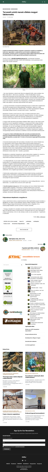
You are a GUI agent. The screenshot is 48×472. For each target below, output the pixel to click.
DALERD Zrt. (6, 202)
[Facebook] (23, 460)
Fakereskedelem (15, 373)
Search (22, 265)
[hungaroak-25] (13, 321)
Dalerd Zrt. (21, 221)
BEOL (38, 216)
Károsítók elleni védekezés (30, 341)
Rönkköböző (26, 463)
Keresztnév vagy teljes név (7, 438)
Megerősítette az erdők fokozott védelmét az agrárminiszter (35, 295)
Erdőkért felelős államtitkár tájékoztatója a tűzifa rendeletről (36, 319)
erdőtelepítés (36, 221)
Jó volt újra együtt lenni (30, 344)
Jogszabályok (5, 374)
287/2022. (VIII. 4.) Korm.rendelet (10, 221)
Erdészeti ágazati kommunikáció (34, 413)
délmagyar (42, 216)
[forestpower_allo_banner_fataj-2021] (8, 287)
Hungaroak (39, 463)
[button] (3, 2)
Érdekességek (24, 249)
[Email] (25, 460)
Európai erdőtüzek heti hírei (31, 334)
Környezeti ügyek (19, 240)
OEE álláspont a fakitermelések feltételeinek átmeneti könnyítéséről (37, 314)
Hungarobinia (33, 463)
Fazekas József (7, 223)
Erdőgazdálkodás (9, 373)
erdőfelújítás (28, 221)
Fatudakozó (13, 463)
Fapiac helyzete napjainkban (11, 414)
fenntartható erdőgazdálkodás (18, 223)
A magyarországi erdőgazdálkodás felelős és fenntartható (36, 300)
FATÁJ (24, 2)
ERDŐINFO (19, 463)
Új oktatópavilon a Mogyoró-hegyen (32, 337)
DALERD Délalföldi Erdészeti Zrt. (11, 186)
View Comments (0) (24, 229)
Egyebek (4, 373)
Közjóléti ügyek (11, 374)
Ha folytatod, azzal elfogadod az (14, 446)
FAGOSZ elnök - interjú (37, 287)
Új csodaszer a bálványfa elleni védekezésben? (34, 376)
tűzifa (28, 223)
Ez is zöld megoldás (36, 274)
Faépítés (14, 240)
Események (10, 240)
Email (4, 442)
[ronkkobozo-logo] (13, 312)
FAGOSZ (8, 463)
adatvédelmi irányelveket (19, 446)
